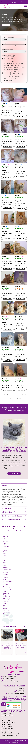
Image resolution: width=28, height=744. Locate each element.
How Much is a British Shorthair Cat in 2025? (21, 645)
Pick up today (6, 720)
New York (5, 586)
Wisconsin (6, 613)
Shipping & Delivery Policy (10, 733)
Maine (4, 565)
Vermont (5, 607)
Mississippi (5, 574)
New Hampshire (7, 581)
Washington (6, 610)
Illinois (4, 557)
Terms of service (6, 726)
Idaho (4, 555)
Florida (5, 550)
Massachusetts (7, 569)
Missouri (5, 576)
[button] (14, 485)
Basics (4, 485)
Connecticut (6, 546)
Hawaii (5, 553)
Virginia (5, 608)
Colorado (5, 545)
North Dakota (7, 589)
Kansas (5, 560)
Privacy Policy (6, 731)
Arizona (5, 540)
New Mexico (6, 584)
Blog (3, 718)
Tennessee (6, 601)
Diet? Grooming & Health (12, 516)
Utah (4, 605)
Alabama (5, 536)
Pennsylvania (6, 596)
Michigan (5, 571)
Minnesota (6, 572)
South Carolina (7, 598)
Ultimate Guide (6, 713)
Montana (5, 577)
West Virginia (6, 612)
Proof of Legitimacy (8, 722)
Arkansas (5, 541)
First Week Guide (7, 716)
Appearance (6, 508)
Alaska (5, 538)
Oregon (5, 595)
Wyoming (5, 615)
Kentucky (6, 562)
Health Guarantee (7, 729)
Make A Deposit (6, 724)
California (5, 543)
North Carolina (7, 588)
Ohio (4, 591)
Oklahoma (6, 593)
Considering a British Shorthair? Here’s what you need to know (7, 646)
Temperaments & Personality (8, 512)
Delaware (5, 548)
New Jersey (6, 583)
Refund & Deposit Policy (9, 735)
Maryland (5, 567)
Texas (4, 603)
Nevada (5, 579)
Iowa (4, 558)
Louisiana (5, 564)
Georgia (5, 552)
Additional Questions (11, 519)
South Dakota (7, 600)
